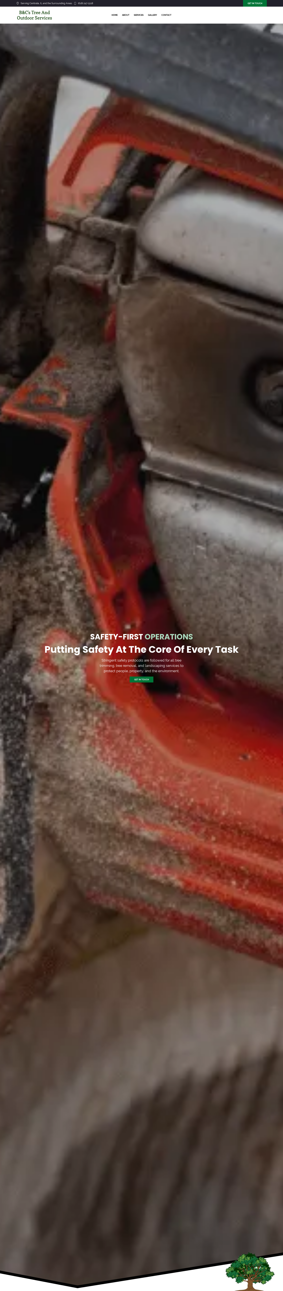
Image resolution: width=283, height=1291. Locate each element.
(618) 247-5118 (85, 3)
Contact (166, 15)
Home (115, 15)
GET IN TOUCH (255, 3)
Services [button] (139, 15)
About (125, 15)
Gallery (152, 15)
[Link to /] (34, 15)
